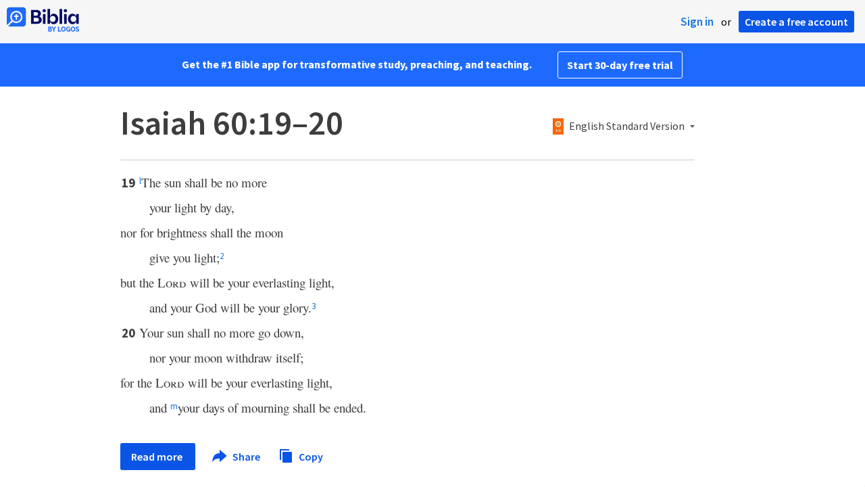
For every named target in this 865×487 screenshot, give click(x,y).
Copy (310, 456)
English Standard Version (627, 126)
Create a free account (796, 21)
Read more (157, 456)
